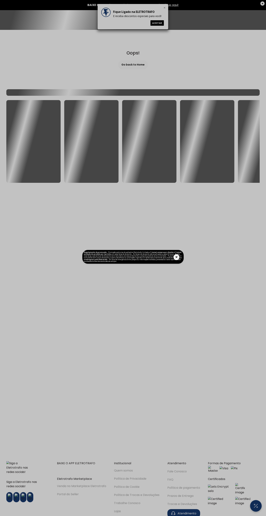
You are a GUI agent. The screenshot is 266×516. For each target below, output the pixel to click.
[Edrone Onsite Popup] (133, 258)
